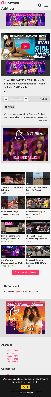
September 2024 (14, 362)
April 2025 (11, 353)
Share (44, 99)
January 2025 (12, 356)
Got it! (26, 387)
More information (25, 392)
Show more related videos (25, 272)
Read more (42, 121)
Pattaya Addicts (10, 5)
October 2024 (12, 359)
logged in (18, 291)
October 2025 (12, 351)
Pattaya (10, 107)
